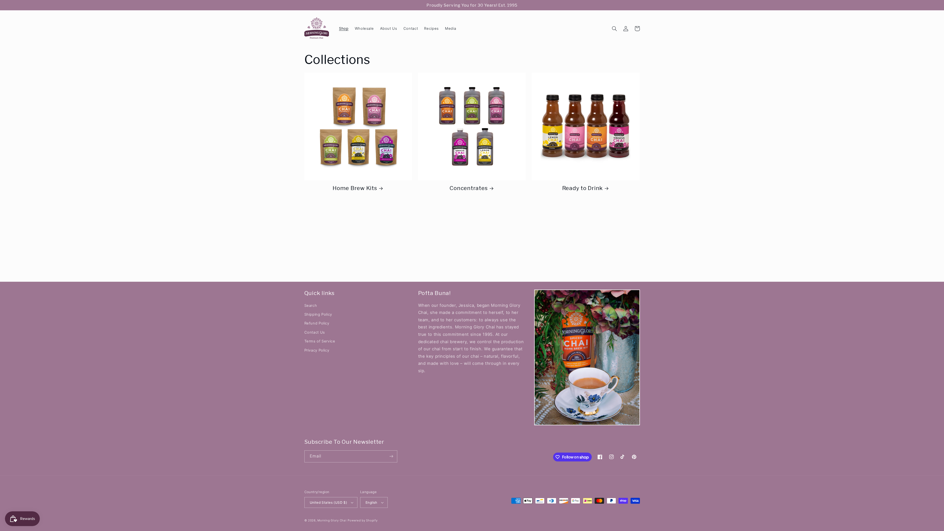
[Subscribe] (391, 456)
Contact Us (314, 332)
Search (310, 305)
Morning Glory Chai (331, 520)
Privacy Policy (316, 350)
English (371, 502)
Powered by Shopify (362, 520)
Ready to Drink (582, 188)
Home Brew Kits (355, 188)
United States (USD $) (328, 502)
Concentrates (468, 188)
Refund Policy (316, 323)
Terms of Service (319, 341)
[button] (614, 28)
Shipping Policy (318, 314)
